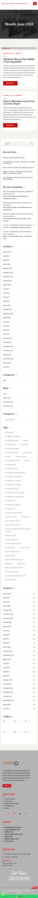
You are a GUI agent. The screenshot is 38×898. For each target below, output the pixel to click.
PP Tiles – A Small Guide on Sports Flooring (17, 227)
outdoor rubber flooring (13, 543)
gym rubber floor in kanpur (13, 476)
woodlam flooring (11, 580)
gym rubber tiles (10, 509)
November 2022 (8, 350)
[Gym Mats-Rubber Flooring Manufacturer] (14, 3)
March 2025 (6, 264)
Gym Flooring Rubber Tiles (14, 834)
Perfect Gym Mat (10, 547)
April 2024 (6, 301)
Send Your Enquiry (10, 799)
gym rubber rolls (10, 500)
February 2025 (7, 268)
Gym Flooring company (12, 448)
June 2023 (6, 326)
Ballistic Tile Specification (12, 803)
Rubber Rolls (21, 563)
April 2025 (6, 260)
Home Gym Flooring (11, 517)
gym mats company (20, 456)
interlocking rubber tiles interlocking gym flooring (18, 530)
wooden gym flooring (11, 571)
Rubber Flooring (10, 555)
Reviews (7, 808)
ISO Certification (9, 806)
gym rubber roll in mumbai (13, 484)
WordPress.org (7, 406)
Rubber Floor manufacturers (14, 559)
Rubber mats (9, 563)
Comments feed (8, 402)
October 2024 (7, 281)
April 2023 (6, 334)
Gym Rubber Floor (10, 464)
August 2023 (7, 318)
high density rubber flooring (14, 513)
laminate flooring (10, 535)
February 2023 (7, 338)
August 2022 (7, 363)
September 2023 (8, 313)
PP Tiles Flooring (24, 547)
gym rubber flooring (11, 468)
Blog (11, 53)
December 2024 (8, 272)
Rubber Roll (9, 836)
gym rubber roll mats (11, 488)
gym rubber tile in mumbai (12, 504)
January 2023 (7, 342)
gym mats (8, 456)
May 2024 (6, 297)
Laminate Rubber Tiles (11, 539)
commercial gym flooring (13, 436)
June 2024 (6, 293)
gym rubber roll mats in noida (14, 496)
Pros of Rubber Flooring (12, 551)
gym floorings (27, 452)
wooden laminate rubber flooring (15, 575)
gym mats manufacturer (12, 460)
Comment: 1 (18, 53)
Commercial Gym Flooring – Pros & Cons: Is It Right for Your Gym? (19, 162)
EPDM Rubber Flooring (11, 440)
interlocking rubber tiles (12, 525)
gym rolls (27, 460)
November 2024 (8, 276)
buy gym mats (9, 432)
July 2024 (6, 289)
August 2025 (7, 252)
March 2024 (6, 305)
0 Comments (18, 95)
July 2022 (6, 367)
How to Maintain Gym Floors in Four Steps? (19, 102)
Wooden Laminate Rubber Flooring (13, 158)
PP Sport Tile (9, 841)
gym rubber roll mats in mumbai (14, 492)
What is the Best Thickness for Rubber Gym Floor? (18, 167)
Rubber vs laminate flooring (13, 567)
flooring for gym (10, 444)
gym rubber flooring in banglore (15, 472)
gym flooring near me (11, 452)
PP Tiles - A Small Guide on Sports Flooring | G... (18, 225)
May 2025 (6, 256)
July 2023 (6, 322)
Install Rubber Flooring (12, 521)
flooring (25, 440)
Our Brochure (8, 801)
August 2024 (7, 285)
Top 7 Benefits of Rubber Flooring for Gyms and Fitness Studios (18, 178)
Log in (5, 394)
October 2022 (7, 355)
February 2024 (7, 309)
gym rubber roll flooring (13, 480)
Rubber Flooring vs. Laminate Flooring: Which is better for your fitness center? (17, 172)
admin (7, 53)
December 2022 (8, 346)
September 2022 (8, 359)
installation (25, 517)
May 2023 (6, 330)
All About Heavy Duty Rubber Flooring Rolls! (19, 60)
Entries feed (7, 398)
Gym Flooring (24, 444)
